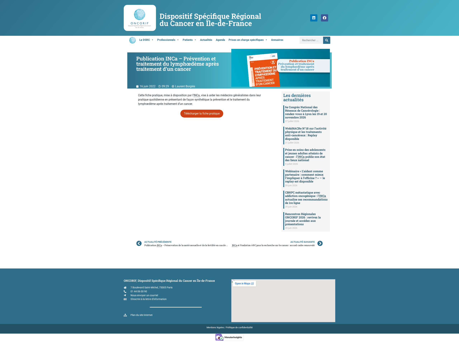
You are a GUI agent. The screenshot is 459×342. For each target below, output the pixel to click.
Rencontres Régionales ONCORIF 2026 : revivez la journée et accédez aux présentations (303, 219)
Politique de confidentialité (239, 327)
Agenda (220, 39)
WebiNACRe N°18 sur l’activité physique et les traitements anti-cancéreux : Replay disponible (305, 133)
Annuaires (277, 39)
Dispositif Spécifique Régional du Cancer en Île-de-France (210, 19)
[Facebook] (324, 17)
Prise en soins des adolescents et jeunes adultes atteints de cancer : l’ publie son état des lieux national (305, 155)
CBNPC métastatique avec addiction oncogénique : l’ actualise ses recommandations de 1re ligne (306, 197)
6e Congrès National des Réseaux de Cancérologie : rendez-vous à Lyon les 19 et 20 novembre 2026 (306, 112)
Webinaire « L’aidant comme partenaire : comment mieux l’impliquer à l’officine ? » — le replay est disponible (305, 176)
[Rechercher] (326, 40)
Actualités (206, 39)
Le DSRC (144, 39)
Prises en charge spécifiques (246, 39)
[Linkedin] (313, 17)
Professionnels (166, 39)
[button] (201, 114)
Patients (188, 39)
